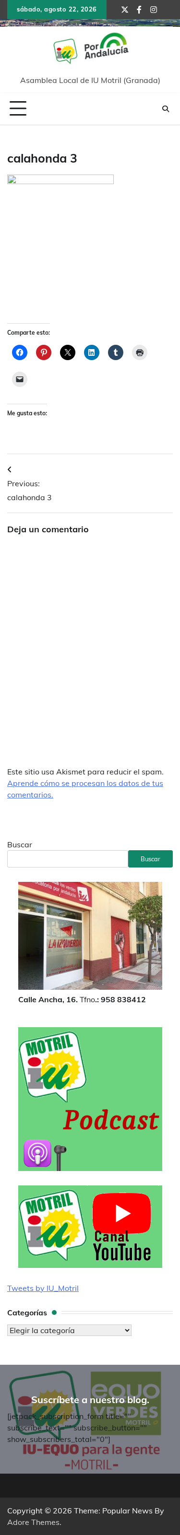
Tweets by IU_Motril (43, 1288)
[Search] (165, 109)
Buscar (19, 844)
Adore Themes (33, 1522)
